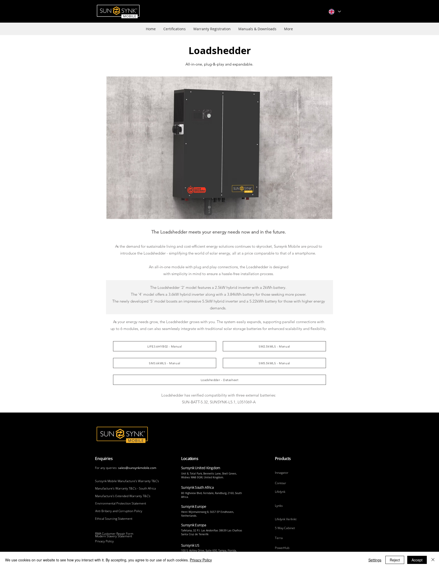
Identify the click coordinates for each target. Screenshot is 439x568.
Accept (417, 559)
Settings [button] (374, 559)
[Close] (433, 560)
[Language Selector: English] (334, 11)
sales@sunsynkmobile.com (137, 468)
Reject (395, 559)
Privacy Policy (201, 559)
